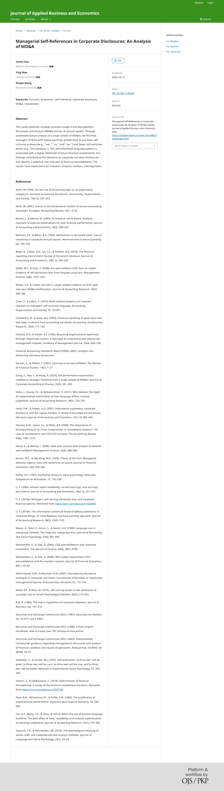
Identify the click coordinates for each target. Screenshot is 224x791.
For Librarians (173, 51)
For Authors (172, 46)
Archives (30, 19)
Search (206, 19)
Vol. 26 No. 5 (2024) (49, 30)
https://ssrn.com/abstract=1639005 (75, 503)
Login (211, 2)
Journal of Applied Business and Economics (54, 13)
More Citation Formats (126, 145)
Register (199, 2)
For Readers (172, 41)
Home (19, 30)
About (44, 19)
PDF (119, 60)
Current (15, 19)
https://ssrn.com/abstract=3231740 (42, 689)
